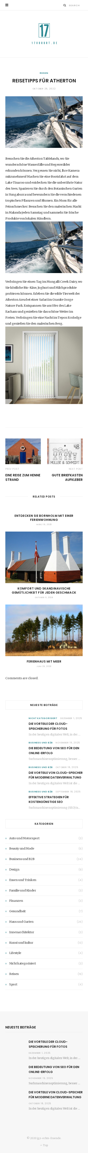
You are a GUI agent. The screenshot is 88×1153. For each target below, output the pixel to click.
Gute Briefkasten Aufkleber (67, 477)
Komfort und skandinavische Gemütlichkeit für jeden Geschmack (44, 590)
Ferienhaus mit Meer (44, 661)
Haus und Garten (21, 922)
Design (14, 869)
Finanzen (16, 901)
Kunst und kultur (21, 943)
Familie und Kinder (22, 890)
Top (45, 1145)
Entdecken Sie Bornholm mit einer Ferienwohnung (44, 518)
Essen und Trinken (22, 880)
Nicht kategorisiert (43, 718)
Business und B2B (41, 742)
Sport (13, 984)
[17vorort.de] (44, 34)
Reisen (44, 73)
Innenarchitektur (21, 932)
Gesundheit (17, 911)
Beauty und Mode (21, 848)
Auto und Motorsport (24, 838)
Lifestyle (15, 953)
